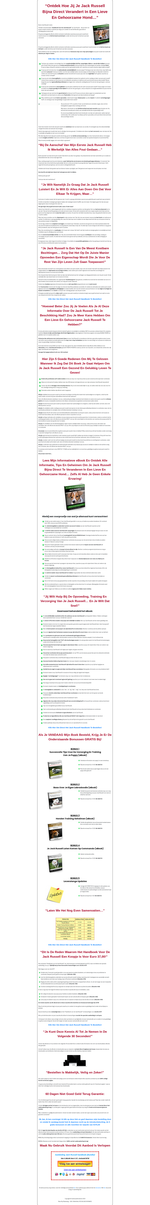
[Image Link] (75, 498)
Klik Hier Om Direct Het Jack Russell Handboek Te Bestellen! (75, 59)
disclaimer (98, 1188)
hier (74, 1188)
